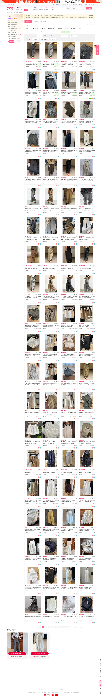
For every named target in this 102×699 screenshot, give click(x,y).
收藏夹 (63, 4)
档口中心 (69, 4)
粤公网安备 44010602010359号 (56, 692)
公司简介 (40, 689)
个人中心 (58, 4)
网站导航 (85, 4)
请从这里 (10, 4)
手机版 (75, 4)
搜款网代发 (13, 36)
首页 (54, 4)
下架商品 (36, 21)
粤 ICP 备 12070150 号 (42, 692)
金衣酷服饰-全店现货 (18, 656)
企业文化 (47, 689)
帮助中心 (80, 4)
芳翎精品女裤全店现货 (40, 656)
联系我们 (62, 689)
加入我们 (54, 689)
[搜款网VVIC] (10, 8)
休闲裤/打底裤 (14, 22)
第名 (13, 20)
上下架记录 (43, 21)
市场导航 (16, 12)
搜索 (89, 8)
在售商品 (28, 21)
